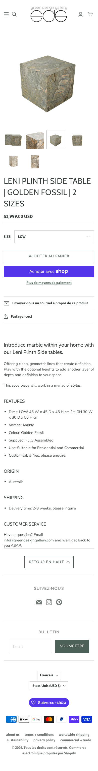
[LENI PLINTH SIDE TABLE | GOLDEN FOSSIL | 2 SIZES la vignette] (13, 139)
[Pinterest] (59, 602)
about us (13, 734)
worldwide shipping (74, 734)
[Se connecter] (80, 14)
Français (46, 675)
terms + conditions (39, 734)
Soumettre (72, 646)
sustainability (17, 740)
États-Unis (46, 686)
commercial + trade (75, 740)
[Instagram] (49, 602)
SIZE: (7, 237)
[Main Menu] (6, 14)
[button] (49, 562)
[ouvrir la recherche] (14, 14)
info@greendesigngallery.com (29, 540)
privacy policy (44, 740)
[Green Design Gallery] (49, 13)
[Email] (39, 602)
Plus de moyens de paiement (49, 283)
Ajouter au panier (49, 256)
